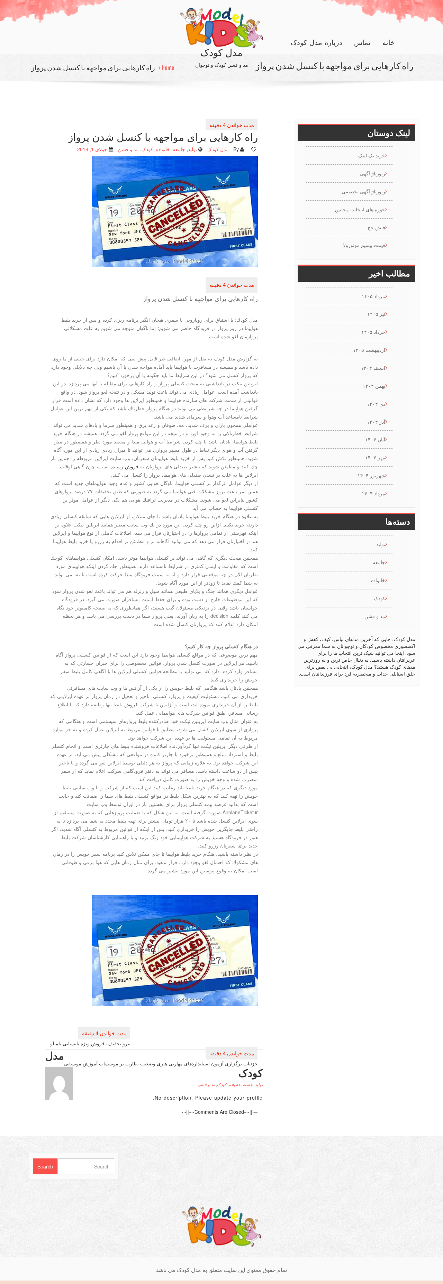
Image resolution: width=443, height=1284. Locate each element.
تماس (362, 42)
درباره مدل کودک (316, 42)
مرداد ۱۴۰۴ (373, 493)
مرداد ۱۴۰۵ (373, 296)
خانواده (163, 148)
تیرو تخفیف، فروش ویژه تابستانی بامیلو (90, 1043)
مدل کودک (218, 148)
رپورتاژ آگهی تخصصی (363, 191)
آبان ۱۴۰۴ (375, 439)
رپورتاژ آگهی (372, 173)
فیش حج (376, 227)
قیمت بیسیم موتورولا (364, 244)
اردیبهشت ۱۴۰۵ (369, 349)
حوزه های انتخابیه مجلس (360, 209)
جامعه (179, 148)
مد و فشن (128, 148)
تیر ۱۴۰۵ (376, 313)
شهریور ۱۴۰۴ (371, 475)
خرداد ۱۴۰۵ (373, 331)
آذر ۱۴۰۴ (376, 421)
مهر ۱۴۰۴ (375, 457)
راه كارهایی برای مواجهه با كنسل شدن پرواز (93, 68)
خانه (388, 42)
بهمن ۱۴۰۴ (374, 385)
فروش (131, 465)
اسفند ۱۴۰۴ (373, 367)
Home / (166, 68)
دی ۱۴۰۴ (376, 403)
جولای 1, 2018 (92, 148)
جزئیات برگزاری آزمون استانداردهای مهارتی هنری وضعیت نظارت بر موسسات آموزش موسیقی (161, 1063)
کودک (147, 148)
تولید (192, 148)
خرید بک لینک (371, 155)
